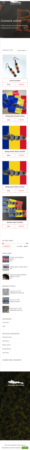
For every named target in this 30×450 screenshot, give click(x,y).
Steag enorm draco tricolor (15, 151)
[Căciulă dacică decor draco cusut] (5, 276)
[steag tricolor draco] (15, 137)
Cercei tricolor (15, 80)
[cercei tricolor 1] (15, 67)
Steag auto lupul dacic (19, 267)
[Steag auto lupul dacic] (5, 267)
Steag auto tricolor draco (15, 116)
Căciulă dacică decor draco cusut (18, 275)
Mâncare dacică (16, 310)
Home (3, 414)
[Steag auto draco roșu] (5, 259)
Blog (21, 414)
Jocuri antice (5, 352)
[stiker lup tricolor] (15, 208)
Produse (16, 414)
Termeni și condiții (12, 416)
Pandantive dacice (17, 293)
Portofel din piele (6, 348)
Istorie (4, 326)
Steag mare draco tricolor (15, 187)
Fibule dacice (15, 301)
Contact (4, 416)
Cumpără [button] (21, 84)
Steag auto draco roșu (17, 258)
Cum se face (5, 322)
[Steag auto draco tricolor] (15, 102)
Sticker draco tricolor (15, 222)
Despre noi (9, 414)
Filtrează (6, 246)
